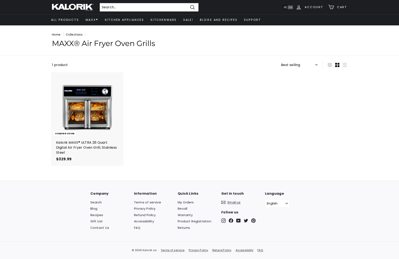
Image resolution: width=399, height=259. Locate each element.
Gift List (96, 221)
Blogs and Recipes (219, 20)
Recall (182, 208)
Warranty (185, 215)
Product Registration (194, 221)
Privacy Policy (145, 208)
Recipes (96, 215)
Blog (93, 208)
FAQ (137, 227)
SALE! (188, 20)
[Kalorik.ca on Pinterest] (253, 220)
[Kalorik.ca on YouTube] (238, 220)
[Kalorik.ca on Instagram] (223, 220)
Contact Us (99, 227)
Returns (184, 227)
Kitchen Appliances (124, 20)
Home (56, 35)
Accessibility (144, 221)
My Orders (186, 202)
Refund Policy (145, 215)
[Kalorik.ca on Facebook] (231, 220)
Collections (74, 35)
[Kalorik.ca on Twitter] (246, 220)
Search (96, 202)
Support (252, 20)
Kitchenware (164, 20)
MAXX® (92, 20)
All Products (65, 20)
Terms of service (147, 202)
